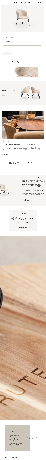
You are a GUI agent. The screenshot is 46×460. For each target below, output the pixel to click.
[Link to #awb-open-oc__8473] (1, 2)
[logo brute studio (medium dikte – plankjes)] (23, 2)
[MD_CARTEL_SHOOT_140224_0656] (23, 111)
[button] (22, 41)
